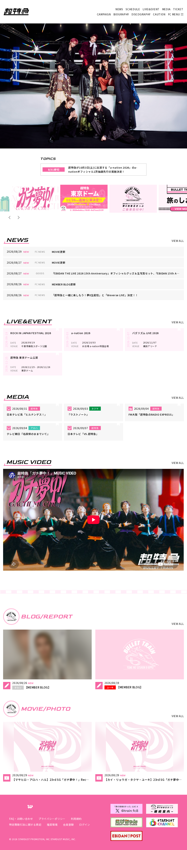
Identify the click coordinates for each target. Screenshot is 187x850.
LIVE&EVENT (151, 9)
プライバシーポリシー (52, 819)
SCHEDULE (133, 9)
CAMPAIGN (104, 14)
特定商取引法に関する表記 (25, 824)
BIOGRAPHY (121, 14)
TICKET (178, 9)
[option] (34, 198)
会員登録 (68, 824)
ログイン (84, 824)
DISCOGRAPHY (140, 14)
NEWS (119, 9)
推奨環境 (52, 824)
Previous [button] (10, 217)
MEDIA (166, 9)
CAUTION (159, 14)
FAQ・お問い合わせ (21, 819)
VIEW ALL (178, 241)
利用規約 (76, 819)
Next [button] (17, 217)
